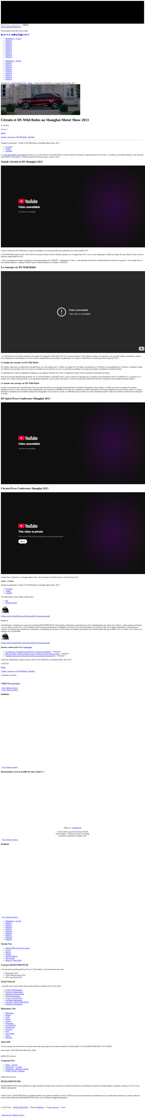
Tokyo (7, 1036)
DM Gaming (10, 958)
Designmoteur (14, 992)
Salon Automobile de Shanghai (14, 155)
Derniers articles (11, 603)
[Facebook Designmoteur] (27, 35)
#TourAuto (9, 1023)
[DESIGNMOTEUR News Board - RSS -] (23, 35)
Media (30, 83)
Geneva (8, 1021)
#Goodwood (9, 1027)
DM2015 (8, 47)
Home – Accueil (11, 1065)
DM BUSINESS (11, 956)
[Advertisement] (18, 732)
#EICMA (8, 1038)
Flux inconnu (13, 683)
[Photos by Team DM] (14, 35)
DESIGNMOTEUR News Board (17, 948)
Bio (6, 601)
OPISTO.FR (76, 828)
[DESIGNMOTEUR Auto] (2, 35)
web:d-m (55, 1107)
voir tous (28, 647)
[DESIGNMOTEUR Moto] (4, 35)
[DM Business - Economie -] (9, 35)
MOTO (8, 952)
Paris (7, 1031)
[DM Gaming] (12, 35)
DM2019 (8, 57)
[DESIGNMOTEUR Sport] (7, 35)
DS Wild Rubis (21, 137)
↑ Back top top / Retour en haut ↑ (13, 1115)
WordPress (40, 1107)
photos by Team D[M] (13, 960)
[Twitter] (8, 616)
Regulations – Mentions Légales (16, 1069)
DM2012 (8, 41)
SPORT (8, 954)
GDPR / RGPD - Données (15, 1071)
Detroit (7, 1019)
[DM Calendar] (19, 35)
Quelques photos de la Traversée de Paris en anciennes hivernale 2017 (30, 656)
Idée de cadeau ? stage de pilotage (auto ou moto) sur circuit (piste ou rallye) (32, 654)
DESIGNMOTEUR (18, 83)
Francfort (8, 1029)
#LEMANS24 (10, 1025)
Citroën (3, 137)
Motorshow (9, 1013)
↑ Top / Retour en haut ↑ (9, 688)
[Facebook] (24, 616)
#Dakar (8, 1015)
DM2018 (8, 55)
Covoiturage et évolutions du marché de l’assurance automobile (28, 652)
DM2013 (8, 43)
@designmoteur (13, 990)
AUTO (8, 950)
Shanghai (31, 137)
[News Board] (17, 35)
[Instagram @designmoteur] (29, 35)
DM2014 (8, 45)
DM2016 (8, 49)
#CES (7, 1017)
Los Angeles (9, 1033)
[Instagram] (41, 616)
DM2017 (8, 53)
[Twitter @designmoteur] (25, 35)
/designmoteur (14, 1004)
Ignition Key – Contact (13, 1067)
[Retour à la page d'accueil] (11, 27)
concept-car (11, 137)
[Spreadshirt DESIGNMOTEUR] (21, 35)
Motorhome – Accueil (13, 39)
